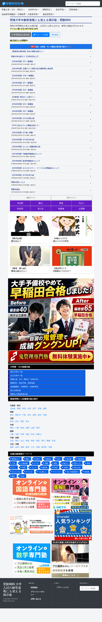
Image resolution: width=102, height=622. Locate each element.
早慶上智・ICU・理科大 (12, 9)
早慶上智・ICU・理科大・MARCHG (24, 379)
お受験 (82, 208)
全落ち (37, 459)
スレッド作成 (41, 34)
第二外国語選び (72, 472)
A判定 (66, 467)
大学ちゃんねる (63, 587)
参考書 (69, 459)
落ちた (65, 463)
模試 (27, 459)
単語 (88, 463)
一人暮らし (43, 472)
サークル (29, 472)
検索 (56, 34)
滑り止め (77, 467)
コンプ (33, 467)
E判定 (55, 467)
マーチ (36, 463)
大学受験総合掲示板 (20, 34)
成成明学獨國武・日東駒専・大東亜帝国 (19, 14)
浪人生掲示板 (15, 390)
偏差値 (44, 467)
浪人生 (41, 208)
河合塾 (20, 203)
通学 (55, 463)
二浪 (13, 463)
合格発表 (80, 459)
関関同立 (47, 9)
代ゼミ (82, 203)
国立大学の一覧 (16, 372)
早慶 (46, 463)
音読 (22, 476)
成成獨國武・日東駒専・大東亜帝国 (24, 387)
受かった (77, 463)
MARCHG (32, 9)
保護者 (61, 208)
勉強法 (48, 459)
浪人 (58, 459)
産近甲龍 (60, 9)
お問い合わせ (36, 599)
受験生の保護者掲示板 (19, 394)
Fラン (14, 467)
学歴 (23, 467)
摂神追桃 (73, 9)
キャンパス (16, 472)
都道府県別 (48, 14)
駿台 (41, 203)
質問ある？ (16, 459)
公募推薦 (24, 463)
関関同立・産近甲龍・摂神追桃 (22, 383)
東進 (61, 203)
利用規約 (34, 587)
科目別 (20, 208)
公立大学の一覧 (16, 375)
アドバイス (57, 472)
